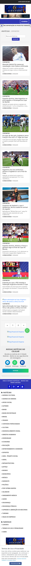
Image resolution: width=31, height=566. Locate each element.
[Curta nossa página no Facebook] (9, 386)
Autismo (5, 406)
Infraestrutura (8, 463)
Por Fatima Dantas (9, 488)
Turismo (5, 513)
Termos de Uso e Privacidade (12, 528)
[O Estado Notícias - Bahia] (15, 9)
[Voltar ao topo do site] (28, 311)
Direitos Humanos (9, 434)
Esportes (5, 452)
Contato (5, 525)
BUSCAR (15, 39)
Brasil (4, 417)
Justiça (4, 467)
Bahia (4, 409)
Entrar (15, 370)
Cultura (5, 427)
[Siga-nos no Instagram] (13, 386)
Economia (6, 442)
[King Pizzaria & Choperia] (15, 332)
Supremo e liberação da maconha (14, 510)
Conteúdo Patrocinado (11, 424)
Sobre (4, 532)
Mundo (5, 470)
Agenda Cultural (8, 395)
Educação (6, 445)
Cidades (5, 420)
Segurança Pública (9, 506)
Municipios (6, 474)
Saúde (4, 499)
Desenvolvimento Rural (11, 431)
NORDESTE (5, 481)
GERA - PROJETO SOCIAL (10, 456)
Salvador (5, 492)
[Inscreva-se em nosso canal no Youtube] (22, 386)
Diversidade (6, 438)
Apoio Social (7, 402)
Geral (4, 460)
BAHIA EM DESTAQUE (9, 413)
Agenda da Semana (9, 399)
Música (5, 477)
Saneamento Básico (9, 495)
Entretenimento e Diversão (12, 449)
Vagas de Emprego (9, 517)
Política (5, 485)
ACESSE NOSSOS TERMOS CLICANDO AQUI (14, 559)
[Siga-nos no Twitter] (18, 386)
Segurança (6, 502)
